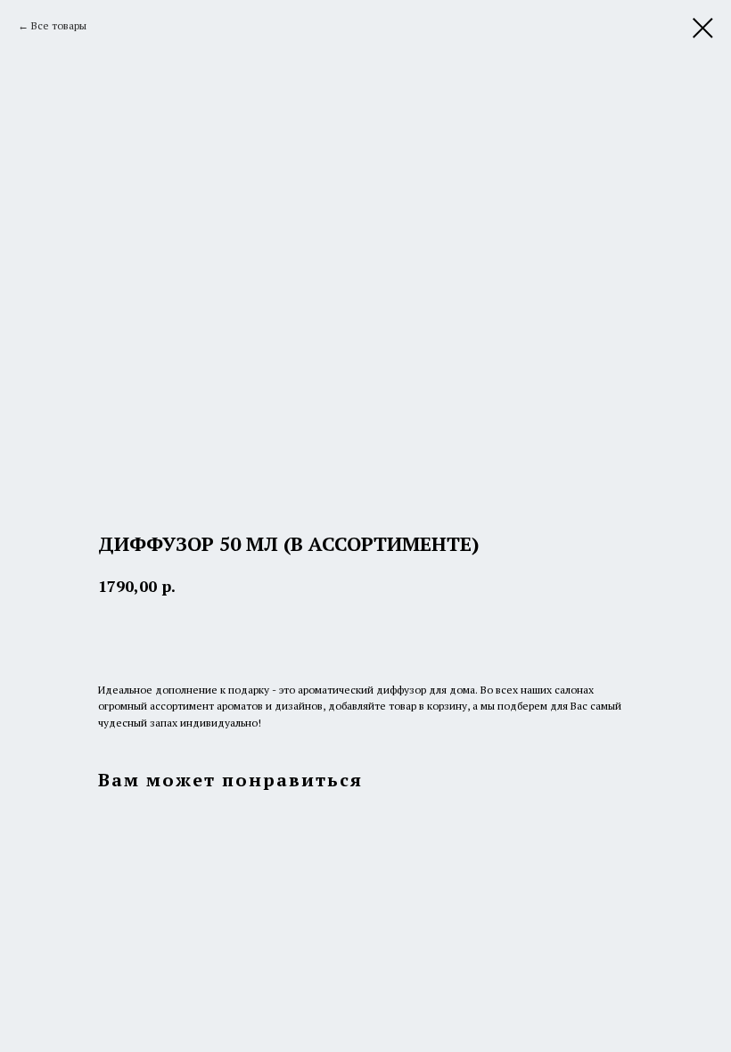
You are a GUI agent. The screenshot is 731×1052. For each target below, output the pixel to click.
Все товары (58, 25)
